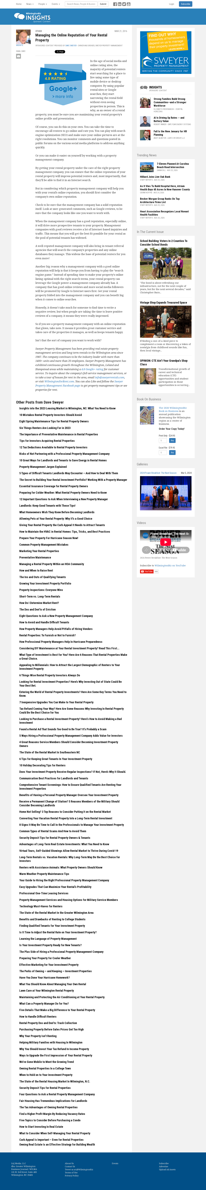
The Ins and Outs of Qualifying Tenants (42, 577)
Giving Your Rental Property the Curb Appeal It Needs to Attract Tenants (62, 525)
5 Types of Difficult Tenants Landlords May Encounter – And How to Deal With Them (68, 473)
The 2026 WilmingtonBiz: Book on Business (173, 409)
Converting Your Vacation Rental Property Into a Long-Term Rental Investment (65, 818)
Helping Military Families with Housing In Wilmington (50, 1042)
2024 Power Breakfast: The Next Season (158, 473)
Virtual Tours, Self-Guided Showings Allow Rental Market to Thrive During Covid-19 (68, 850)
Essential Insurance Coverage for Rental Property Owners (53, 486)
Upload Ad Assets (167, 1169)
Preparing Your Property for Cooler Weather (45, 958)
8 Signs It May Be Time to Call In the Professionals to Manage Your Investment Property (71, 824)
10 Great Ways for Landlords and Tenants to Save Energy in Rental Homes (63, 460)
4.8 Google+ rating (92, 369)
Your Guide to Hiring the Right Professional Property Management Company (64, 880)
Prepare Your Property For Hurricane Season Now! (48, 538)
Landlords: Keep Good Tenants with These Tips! (47, 505)
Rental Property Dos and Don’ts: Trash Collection (48, 1023)
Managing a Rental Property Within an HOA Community (51, 564)
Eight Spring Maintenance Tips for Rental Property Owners (54, 421)
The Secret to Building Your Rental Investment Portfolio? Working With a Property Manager (73, 479)
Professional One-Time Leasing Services (43, 893)
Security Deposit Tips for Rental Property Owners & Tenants (54, 837)
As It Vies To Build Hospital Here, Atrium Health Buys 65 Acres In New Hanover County (165, 188)
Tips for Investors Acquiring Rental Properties (47, 440)
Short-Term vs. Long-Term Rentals (39, 596)
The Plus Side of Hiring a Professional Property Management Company (61, 951)
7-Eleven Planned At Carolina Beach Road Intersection (173, 165)
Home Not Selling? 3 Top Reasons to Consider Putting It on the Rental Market (65, 811)
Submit (103, 4)
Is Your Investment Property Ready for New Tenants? (50, 945)
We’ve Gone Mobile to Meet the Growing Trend (46, 1062)
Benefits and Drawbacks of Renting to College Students (52, 919)
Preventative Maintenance (35, 557)
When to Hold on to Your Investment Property (45, 1075)
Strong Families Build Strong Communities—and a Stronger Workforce (170, 102)
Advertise (163, 1166)
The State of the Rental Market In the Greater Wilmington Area (56, 912)
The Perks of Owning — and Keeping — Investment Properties (55, 971)
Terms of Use (71, 1172)
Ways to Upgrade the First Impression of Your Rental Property (55, 1055)
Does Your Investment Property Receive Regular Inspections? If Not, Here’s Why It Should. (72, 771)
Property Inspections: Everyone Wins (41, 590)
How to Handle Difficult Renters (37, 1016)
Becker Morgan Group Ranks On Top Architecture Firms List (160, 200)
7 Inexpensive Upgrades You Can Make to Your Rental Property (56, 702)
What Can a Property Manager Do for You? (44, 1003)
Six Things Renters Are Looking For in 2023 (44, 428)
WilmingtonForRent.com (59, 381)
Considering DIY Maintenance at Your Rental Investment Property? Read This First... (69, 648)
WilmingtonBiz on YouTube (170, 565)
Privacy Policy (72, 1175)
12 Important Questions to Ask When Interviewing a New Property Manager (63, 499)
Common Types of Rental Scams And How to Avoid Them (52, 831)
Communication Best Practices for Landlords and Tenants (53, 778)
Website (19, 45)
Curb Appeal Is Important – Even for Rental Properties (51, 1139)
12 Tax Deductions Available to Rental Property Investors (53, 447)
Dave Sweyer (71, 45)
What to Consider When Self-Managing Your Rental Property (54, 1133)
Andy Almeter (160, 138)
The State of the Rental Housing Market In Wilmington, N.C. (54, 1081)
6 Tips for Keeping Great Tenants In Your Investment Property (55, 759)
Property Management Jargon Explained (43, 466)
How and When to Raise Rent (36, 570)
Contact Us (70, 1166)
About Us (69, 1163)
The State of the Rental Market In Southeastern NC (49, 752)
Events (115, 1163)
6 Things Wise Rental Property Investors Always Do (49, 675)
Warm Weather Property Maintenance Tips (44, 874)
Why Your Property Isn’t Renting (37, 1036)
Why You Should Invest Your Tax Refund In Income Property (54, 1049)
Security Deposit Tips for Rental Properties (45, 1088)
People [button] (41, 4)
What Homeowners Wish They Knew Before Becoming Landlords (56, 512)
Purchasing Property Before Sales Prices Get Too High (51, 1029)
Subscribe (164, 1163)
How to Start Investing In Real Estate (41, 1126)
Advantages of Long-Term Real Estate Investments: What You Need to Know (64, 844)
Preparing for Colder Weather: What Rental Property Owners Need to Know (63, 492)
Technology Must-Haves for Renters (40, 906)
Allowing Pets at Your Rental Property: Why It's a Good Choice (55, 518)
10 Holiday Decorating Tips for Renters (42, 765)
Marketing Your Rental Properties (39, 551)
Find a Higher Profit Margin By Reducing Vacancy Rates (52, 1114)
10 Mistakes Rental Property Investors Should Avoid (50, 415)
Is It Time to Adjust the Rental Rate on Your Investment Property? (58, 932)
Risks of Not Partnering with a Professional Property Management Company (64, 453)
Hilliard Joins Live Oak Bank (155, 176)
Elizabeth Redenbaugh (164, 109)
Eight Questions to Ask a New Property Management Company (56, 616)
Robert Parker (160, 124)
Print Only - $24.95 (167, 435)
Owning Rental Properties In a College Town (45, 1068)
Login (171, 4)
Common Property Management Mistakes (43, 544)
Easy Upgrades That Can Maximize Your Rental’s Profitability (55, 887)
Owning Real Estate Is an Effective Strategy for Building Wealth (57, 1144)
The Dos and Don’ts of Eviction (37, 609)
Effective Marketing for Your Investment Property (49, 964)
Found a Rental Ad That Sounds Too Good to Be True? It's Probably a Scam (62, 729)
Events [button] (55, 4)
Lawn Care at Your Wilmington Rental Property (46, 990)
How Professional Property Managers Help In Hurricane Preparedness (60, 641)
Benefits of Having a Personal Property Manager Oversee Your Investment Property (68, 795)
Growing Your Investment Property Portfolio (45, 583)
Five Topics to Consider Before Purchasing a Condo (49, 1120)
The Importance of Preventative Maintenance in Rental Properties (58, 434)
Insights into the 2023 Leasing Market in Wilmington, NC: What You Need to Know (67, 408)
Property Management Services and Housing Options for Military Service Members (68, 900)
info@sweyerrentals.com (109, 377)
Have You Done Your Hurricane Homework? (44, 977)
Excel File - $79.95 (167, 447)
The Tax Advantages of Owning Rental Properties (48, 1107)
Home (19, 4)
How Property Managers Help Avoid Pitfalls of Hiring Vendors (56, 629)
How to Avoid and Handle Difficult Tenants (44, 622)
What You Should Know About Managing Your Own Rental (52, 984)
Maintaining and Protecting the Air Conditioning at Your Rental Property (62, 997)
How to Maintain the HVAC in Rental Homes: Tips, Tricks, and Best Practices (64, 531)
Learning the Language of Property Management (48, 938)
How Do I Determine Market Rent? (39, 603)
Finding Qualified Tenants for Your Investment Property (52, 925)
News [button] (29, 4)
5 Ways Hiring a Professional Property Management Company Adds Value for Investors (71, 735)
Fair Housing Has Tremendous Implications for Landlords (53, 1101)
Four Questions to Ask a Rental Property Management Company (57, 1094)
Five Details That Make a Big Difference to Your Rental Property (57, 1010)
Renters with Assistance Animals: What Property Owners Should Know (60, 867)
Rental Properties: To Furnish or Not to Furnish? (47, 635)
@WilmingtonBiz (84, 1169)
